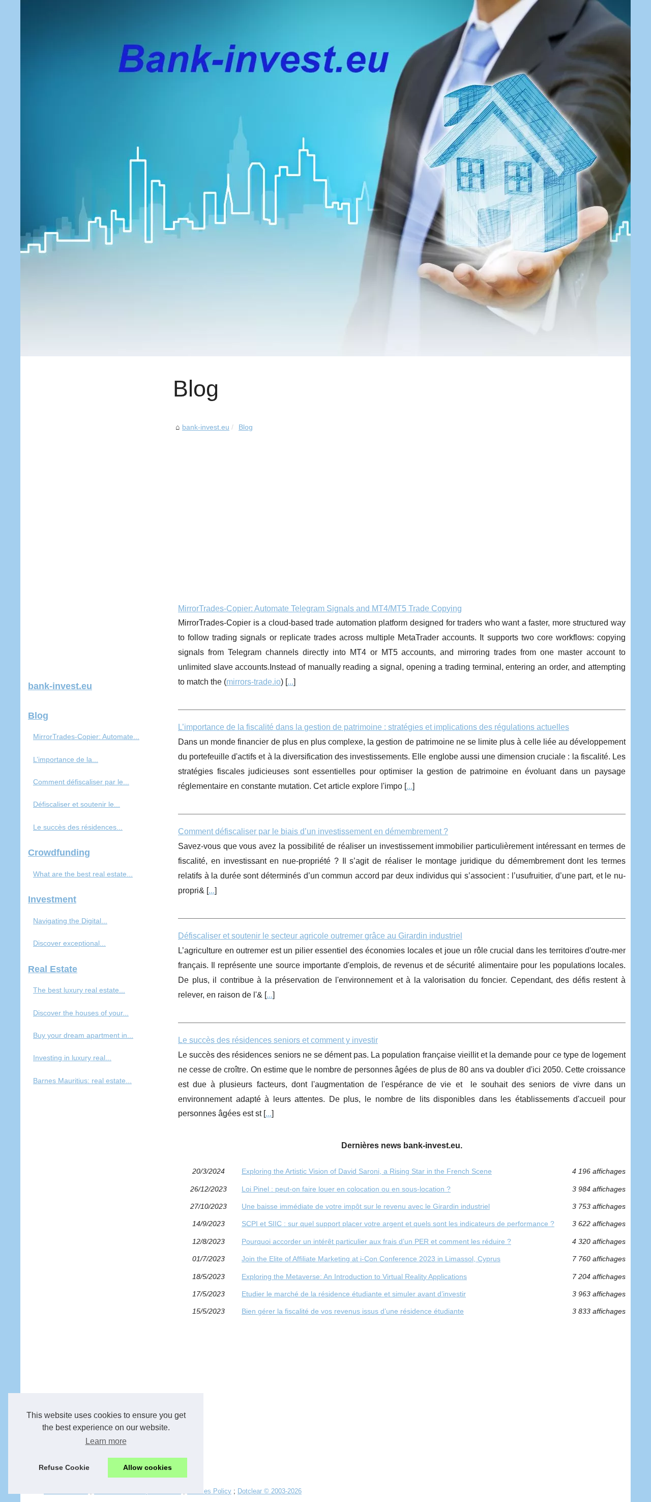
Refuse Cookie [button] (64, 1467)
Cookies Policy (209, 1491)
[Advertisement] (402, 510)
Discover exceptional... (69, 943)
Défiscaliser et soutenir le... (76, 804)
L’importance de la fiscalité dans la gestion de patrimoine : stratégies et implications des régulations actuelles (373, 727)
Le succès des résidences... (78, 827)
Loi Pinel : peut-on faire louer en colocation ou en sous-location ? (346, 1189)
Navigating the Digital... (70, 921)
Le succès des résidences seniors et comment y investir (278, 1040)
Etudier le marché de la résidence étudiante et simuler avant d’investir (354, 1293)
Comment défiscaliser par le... (81, 782)
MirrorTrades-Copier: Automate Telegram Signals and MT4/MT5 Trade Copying (320, 608)
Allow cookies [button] (147, 1467)
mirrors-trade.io (253, 681)
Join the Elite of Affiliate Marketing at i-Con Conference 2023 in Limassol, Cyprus (371, 1258)
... (290, 681)
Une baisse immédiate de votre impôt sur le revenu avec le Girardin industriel (366, 1206)
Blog (246, 427)
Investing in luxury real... (72, 1058)
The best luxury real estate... (79, 990)
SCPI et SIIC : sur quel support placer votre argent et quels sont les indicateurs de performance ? (398, 1223)
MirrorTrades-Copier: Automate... (86, 736)
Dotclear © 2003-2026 (270, 1491)
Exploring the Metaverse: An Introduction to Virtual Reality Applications (354, 1276)
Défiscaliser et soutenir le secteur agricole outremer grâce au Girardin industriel (320, 935)
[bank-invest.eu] (325, 178)
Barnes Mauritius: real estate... (82, 1080)
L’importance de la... (65, 759)
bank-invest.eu (205, 427)
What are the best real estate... (83, 874)
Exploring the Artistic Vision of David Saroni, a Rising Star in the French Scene (367, 1171)
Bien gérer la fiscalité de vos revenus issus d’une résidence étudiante (353, 1311)
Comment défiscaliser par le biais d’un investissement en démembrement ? (313, 831)
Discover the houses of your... (81, 1013)
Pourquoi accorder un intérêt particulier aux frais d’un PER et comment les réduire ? (376, 1241)
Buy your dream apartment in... (83, 1035)
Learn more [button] (106, 1441)
